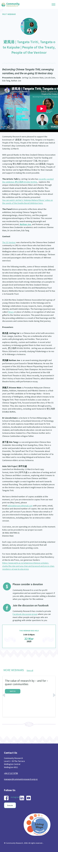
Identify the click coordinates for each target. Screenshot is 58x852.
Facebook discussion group (25, 614)
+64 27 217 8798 (11, 773)
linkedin (22, 798)
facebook (6, 798)
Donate (10, 805)
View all (30, 670)
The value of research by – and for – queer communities (26, 682)
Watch (12, 691)
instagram (15, 797)
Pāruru (11, 312)
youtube (28, 798)
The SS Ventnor (9, 242)
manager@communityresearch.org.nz (21, 779)
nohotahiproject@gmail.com (20, 505)
